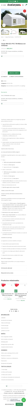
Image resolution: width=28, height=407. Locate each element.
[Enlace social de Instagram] (13, 1)
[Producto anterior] (2, 40)
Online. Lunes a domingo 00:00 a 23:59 (9, 353)
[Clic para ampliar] (4, 25)
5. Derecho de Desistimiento (7, 380)
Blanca (12, 86)
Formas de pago (4, 325)
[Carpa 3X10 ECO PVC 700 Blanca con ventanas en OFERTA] (20, 287)
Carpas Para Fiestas (9, 37)
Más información (9, 404)
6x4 (9, 86)
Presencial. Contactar (6, 356)
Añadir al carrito (14, 73)
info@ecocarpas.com (8, 393)
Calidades (3, 318)
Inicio (2, 37)
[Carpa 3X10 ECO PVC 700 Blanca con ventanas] (7, 287)
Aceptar (19, 404)
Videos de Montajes (5, 323)
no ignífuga (22, 86)
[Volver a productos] (4, 40)
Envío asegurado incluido (6, 337)
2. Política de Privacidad (6, 372)
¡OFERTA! (24, 298)
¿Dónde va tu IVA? (5, 330)
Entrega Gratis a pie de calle (7, 344)
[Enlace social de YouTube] (15, 1)
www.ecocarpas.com (19, 393)
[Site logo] (14, 5)
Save (4, 284)
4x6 (7, 86)
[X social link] (11, 1)
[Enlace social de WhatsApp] (17, 1)
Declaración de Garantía (6, 320)
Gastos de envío (4, 328)
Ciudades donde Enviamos (7, 347)
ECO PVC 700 (18, 37)
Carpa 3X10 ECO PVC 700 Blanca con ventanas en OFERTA (20, 295)
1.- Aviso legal (4, 369)
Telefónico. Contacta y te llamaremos (9, 358)
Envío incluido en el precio (7, 339)
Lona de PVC (17, 86)
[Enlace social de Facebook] (9, 1)
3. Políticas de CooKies (6, 375)
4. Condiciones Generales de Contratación (10, 377)
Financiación (4, 361)
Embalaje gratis (4, 342)
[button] (2, 18)
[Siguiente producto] (5, 40)
